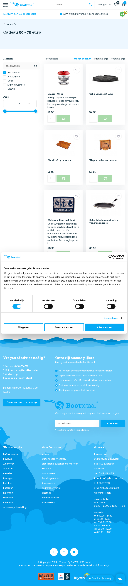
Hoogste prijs (118, 58)
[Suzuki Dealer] (64, 576)
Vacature (8, 468)
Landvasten (48, 473)
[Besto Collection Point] (46, 576)
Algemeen (9, 463)
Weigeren (23, 327)
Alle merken (13, 72)
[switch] (48, 306)
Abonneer (112, 423)
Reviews (7, 458)
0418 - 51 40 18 (107, 473)
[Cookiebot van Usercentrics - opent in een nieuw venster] (110, 257)
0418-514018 (21, 366)
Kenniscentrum (50, 497)
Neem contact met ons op (22, 402)
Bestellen (8, 473)
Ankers (45, 454)
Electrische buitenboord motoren (60, 463)
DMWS (74, 562)
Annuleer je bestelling (15, 507)
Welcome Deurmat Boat (61, 220)
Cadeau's (11, 24)
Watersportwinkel (51, 488)
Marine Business (16, 84)
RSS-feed (85, 562)
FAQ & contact (11, 454)
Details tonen (111, 317)
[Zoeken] (90, 4)
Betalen (7, 483)
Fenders (46, 468)
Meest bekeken (82, 58)
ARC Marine (13, 76)
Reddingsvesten (50, 478)
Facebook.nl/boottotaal (17, 378)
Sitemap (46, 492)
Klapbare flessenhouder (103, 160)
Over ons (8, 502)
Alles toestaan (104, 327)
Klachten (8, 492)
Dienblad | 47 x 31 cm (59, 160)
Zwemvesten (49, 483)
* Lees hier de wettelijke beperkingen (72, 430)
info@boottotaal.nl (26, 370)
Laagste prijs (101, 58)
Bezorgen (8, 478)
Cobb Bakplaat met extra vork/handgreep (103, 221)
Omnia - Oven (55, 93)
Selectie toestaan (64, 327)
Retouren (8, 488)
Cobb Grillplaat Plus (101, 93)
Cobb (10, 80)
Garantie (8, 497)
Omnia (11, 88)
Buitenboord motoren (54, 458)
